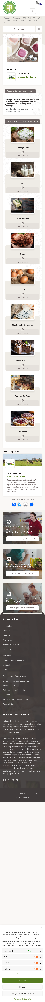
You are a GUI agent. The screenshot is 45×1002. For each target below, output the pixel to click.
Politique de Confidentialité (22, 999)
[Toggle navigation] (40, 11)
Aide (5, 669)
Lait (22, 183)
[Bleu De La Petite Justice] (22, 311)
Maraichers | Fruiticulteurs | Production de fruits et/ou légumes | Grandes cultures (22, 482)
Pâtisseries (22, 431)
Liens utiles (7, 649)
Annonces (7, 640)
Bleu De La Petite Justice (22, 325)
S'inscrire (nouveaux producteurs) (17, 681)
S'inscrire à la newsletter (22, 573)
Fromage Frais (22, 147)
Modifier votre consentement (15, 699)
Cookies (6, 694)
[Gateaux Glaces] (22, 347)
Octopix (17, 797)
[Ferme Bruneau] (22, 460)
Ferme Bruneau (25, 73)
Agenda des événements (13, 660)
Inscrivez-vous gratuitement (22, 539)
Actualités (7, 655)
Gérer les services (22, 974)
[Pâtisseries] (22, 418)
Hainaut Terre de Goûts (13, 644)
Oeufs (22, 289)
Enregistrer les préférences (22, 993)
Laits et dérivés (19, 20)
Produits (16, 18)
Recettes (7, 635)
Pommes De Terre (22, 396)
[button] (41, 928)
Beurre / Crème (22, 218)
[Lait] (22, 169)
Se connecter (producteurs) (14, 676)
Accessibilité (8, 704)
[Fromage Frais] (22, 134)
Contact (6, 665)
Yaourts (32, 20)
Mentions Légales (10, 685)
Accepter (22, 980)
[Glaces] (22, 240)
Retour (20, 28)
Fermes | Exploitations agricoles (18, 480)
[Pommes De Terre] (22, 382)
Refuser (22, 987)
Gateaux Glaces (22, 360)
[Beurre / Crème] (22, 205)
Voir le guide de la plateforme (22, 608)
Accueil (7, 18)
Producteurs (8, 626)
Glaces (22, 254)
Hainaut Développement (12, 794)
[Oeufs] (22, 276)
